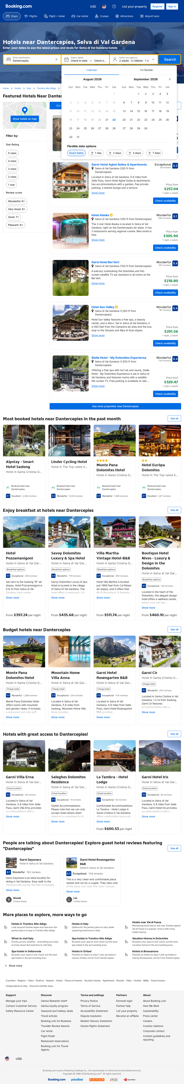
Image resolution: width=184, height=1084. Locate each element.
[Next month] (169, 79)
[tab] (91, 70)
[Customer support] (114, 6)
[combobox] (33, 60)
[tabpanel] (119, 117)
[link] (25, 153)
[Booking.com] (19, 6)
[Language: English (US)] (104, 6)
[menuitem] (12, 16)
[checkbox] (114, 94)
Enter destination (21, 57)
